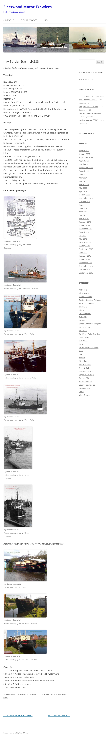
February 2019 (85, 222)
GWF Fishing (84, 337)
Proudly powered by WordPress (15, 733)
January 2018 (84, 245)
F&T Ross (83, 330)
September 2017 (86, 249)
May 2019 (83, 211)
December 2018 (85, 228)
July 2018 (82, 235)
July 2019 (82, 205)
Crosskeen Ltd (85, 313)
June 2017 (83, 252)
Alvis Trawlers (84, 293)
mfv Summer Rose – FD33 (90, 113)
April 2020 (83, 191)
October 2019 (84, 201)
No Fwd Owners (86, 371)
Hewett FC (83, 340)
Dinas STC (83, 320)
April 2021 (83, 181)
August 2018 (84, 232)
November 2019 (86, 198)
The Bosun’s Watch (29, 20)
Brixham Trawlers (86, 303)
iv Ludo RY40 (84, 96)
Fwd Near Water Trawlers (89, 334)
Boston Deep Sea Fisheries (90, 300)
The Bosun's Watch (87, 79)
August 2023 (84, 161)
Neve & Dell (84, 368)
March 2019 (84, 218)
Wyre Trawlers (85, 395)
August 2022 (84, 171)
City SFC (82, 310)
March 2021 (84, 184)
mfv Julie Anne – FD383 (88, 106)
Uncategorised (85, 388)
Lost (81, 351)
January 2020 (84, 194)
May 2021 (83, 178)
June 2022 (83, 174)
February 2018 (85, 242)
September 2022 (86, 167)
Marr (81, 354)
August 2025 (84, 150)
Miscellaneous (85, 361)
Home (47, 20)
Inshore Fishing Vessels (88, 347)
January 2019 (84, 225)
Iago (81, 344)
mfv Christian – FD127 (88, 99)
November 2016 (86, 266)
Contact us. (8, 20)
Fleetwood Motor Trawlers (27, 6)
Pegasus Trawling (86, 374)
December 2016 (85, 262)
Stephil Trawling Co (87, 385)
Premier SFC (84, 378)
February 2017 (85, 256)
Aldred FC (83, 290)
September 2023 (86, 157)
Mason (82, 357)
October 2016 (84, 269)
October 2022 (84, 164)
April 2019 (83, 215)
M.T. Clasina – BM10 (59, 715)
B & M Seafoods (85, 296)
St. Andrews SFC (86, 381)
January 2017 (84, 259)
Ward (81, 391)
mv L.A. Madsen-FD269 (88, 120)
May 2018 (83, 239)
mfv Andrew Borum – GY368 (18, 715)
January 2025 (84, 154)
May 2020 (83, 188)
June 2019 (83, 208)
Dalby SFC (83, 317)
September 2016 (86, 273)
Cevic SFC (83, 306)
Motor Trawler (30, 694)
